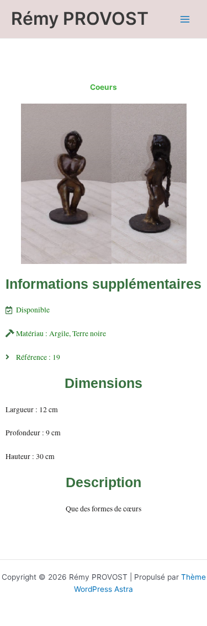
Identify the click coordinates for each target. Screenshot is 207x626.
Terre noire (89, 333)
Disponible (33, 310)
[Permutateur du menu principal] (185, 19)
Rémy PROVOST (79, 18)
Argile (59, 333)
